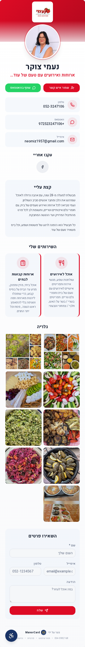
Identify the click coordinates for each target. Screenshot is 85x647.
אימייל (70, 563)
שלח (40, 610)
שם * (72, 545)
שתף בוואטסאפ (20, 87)
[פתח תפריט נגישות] (11, 636)
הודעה (70, 582)
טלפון (37, 563)
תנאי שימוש (44, 638)
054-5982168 (61, 638)
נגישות (20, 638)
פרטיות (30, 638)
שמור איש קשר (59, 87)
